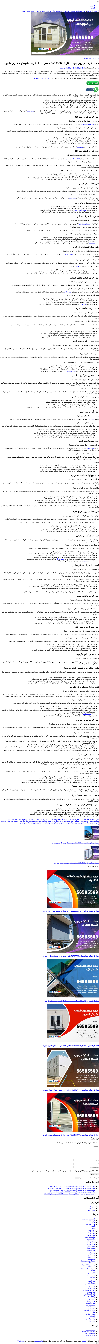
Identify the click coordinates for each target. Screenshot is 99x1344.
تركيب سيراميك (90, 1237)
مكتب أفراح (91, 1308)
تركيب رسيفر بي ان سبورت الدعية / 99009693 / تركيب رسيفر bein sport (72, 1190)
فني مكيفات (91, 1292)
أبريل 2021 (91, 1208)
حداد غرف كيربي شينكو (91, 58)
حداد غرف (83, 304)
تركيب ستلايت (90, 1235)
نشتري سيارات (90, 1314)
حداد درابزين (91, 1253)
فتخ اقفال (92, 1279)
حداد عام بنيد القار (79, 821)
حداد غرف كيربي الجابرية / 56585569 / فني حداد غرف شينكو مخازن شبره (71, 1135)
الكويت (84, 1341)
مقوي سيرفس (90, 1305)
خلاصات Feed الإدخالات (87, 1331)
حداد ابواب (61, 819)
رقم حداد (80, 147)
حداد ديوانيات (91, 1257)
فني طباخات (91, 1286)
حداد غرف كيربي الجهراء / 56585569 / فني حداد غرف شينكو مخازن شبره (71, 956)
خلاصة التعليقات (90, 1333)
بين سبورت (91, 1230)
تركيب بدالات (91, 1233)
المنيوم (93, 1226)
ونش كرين (91, 1321)
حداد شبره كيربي (90, 821)
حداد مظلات (87, 714)
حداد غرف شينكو (84, 224)
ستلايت (92, 1270)
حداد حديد (92, 243)
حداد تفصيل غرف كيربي (72, 158)
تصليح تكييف (91, 1241)
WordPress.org (90, 1335)
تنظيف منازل (91, 1248)
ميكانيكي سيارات (89, 1310)
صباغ (93, 1272)
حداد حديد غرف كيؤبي (43, 819)
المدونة (93, 8)
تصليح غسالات (90, 1244)
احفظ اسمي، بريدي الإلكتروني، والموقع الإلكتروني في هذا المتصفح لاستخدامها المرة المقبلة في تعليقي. (64, 1171)
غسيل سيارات (90, 1275)
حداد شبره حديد (18, 819)
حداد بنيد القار (54, 819)
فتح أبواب (92, 1277)
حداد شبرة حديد (71, 371)
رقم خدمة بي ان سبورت (87, 1268)
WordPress (20, 1341)
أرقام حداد (30, 111)
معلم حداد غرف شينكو (41, 823)
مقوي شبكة (91, 1307)
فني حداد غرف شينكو (77, 823)
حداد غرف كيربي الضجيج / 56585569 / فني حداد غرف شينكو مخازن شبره (71, 1045)
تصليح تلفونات (90, 1242)
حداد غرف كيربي (67, 254)
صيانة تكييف (91, 1274)
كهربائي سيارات (90, 1297)
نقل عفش (92, 1318)
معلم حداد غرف (52, 823)
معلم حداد (72, 198)
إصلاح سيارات (90, 1224)
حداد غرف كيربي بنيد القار (33, 821)
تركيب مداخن (91, 1239)
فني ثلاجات (91, 1283)
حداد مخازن (68, 292)
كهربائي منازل (90, 1299)
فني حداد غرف (88, 823)
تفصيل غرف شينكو (82, 819)
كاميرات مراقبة (90, 1294)
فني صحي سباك (90, 1285)
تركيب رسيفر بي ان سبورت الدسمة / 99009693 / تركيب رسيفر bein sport (72, 1192)
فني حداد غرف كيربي (87, 124)
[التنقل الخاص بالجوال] (98, 1)
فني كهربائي (85, 407)
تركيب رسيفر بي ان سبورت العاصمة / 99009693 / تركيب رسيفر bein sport (71, 1188)
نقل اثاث (92, 1316)
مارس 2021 (91, 1210)
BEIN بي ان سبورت (88, 1219)
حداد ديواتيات (33, 819)
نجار (94, 1312)
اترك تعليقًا (63, 68)
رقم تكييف (91, 1266)
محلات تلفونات (90, 1301)
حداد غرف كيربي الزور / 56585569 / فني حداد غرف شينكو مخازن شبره (72, 1001)
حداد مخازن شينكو (19, 821)
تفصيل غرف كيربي (70, 819)
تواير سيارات (91, 1250)
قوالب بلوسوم (38, 1341)
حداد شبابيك (90, 448)
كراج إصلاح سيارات (89, 1296)
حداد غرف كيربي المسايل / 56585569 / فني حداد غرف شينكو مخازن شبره (71, 1090)
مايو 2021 (92, 1206)
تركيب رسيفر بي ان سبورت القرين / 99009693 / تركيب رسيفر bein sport (72, 1186)
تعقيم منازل (60, 559)
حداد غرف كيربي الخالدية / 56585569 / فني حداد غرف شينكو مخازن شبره (71, 911)
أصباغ (93, 1222)
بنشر (93, 1228)
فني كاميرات (91, 1288)
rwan (97, 68)
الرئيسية (92, 6)
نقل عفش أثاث (90, 1319)
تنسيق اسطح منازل (80, 210)
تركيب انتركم (91, 1231)
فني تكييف (91, 1281)
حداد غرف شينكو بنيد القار (50, 821)
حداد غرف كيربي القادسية (42, 78)
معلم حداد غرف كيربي (27, 823)
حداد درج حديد (90, 1255)
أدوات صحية (91, 1220)
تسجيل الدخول (90, 1330)
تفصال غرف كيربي (93, 819)
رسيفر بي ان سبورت (88, 1264)
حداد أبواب (90, 419)
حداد (77, 266)
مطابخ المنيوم (90, 1303)
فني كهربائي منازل (89, 1290)
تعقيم (85, 561)
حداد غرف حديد (63, 821)
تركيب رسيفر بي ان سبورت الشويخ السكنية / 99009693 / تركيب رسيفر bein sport (69, 1194)
